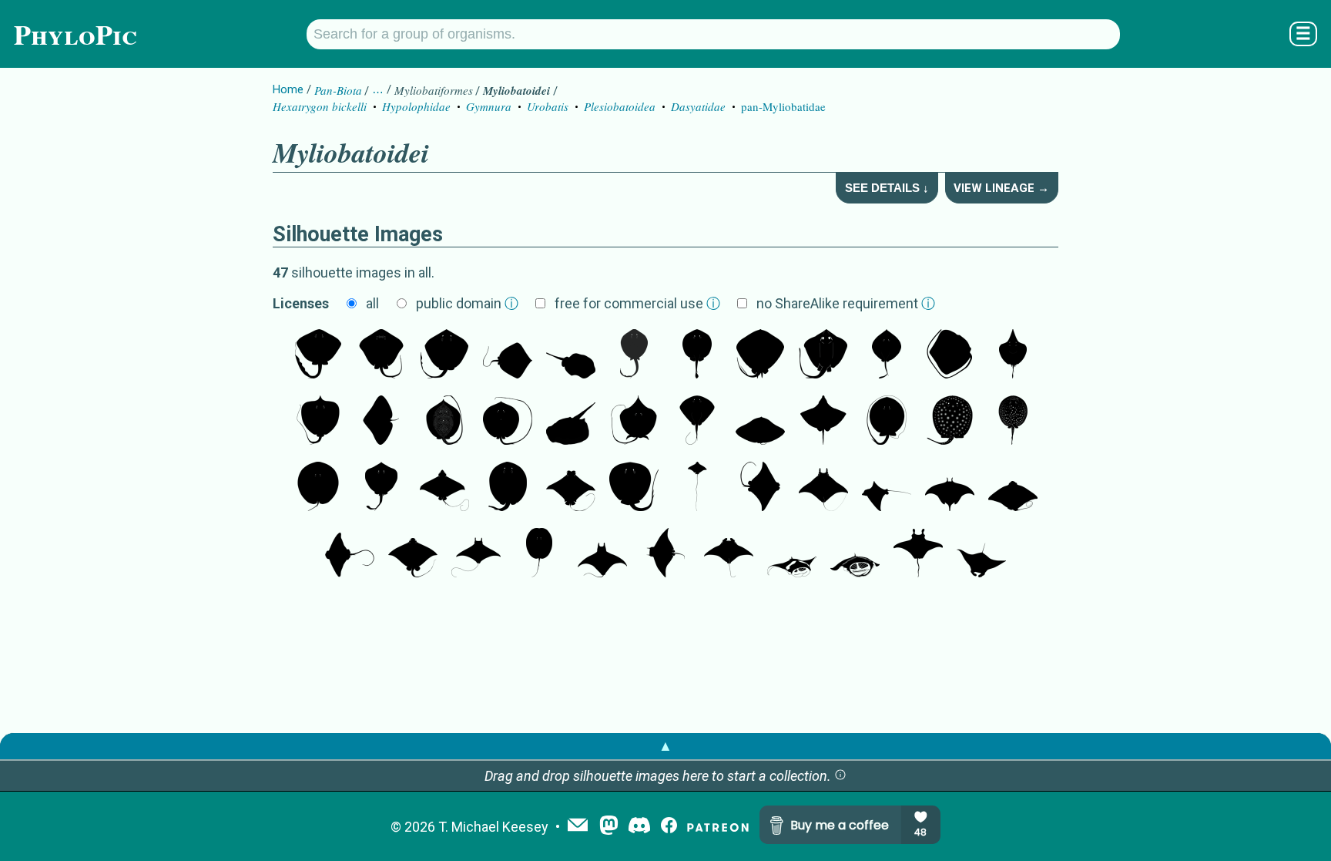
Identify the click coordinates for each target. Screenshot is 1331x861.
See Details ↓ (887, 187)
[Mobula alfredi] (728, 554)
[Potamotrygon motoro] (949, 421)
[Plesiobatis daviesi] (886, 355)
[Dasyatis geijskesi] (634, 421)
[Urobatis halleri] (570, 355)
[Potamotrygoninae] (507, 488)
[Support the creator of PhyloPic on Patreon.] (718, 827)
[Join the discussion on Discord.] (639, 826)
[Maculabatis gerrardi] (949, 355)
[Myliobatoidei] (823, 355)
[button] (840, 776)
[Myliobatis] (413, 554)
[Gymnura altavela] (381, 421)
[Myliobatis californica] (349, 554)
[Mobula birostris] (918, 554)
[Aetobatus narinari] (697, 488)
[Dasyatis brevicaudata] (760, 355)
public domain (467, 303)
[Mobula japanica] (476, 554)
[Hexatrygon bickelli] (1013, 355)
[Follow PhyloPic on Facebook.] (669, 826)
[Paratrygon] (539, 554)
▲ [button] (665, 746)
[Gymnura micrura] (760, 421)
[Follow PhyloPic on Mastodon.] (609, 827)
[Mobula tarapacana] (602, 554)
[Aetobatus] (444, 488)
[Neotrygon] (381, 355)
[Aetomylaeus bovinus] (886, 488)
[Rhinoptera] (570, 488)
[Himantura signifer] (507, 421)
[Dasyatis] (444, 355)
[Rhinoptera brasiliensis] (760, 488)
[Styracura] (634, 488)
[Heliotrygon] (318, 488)
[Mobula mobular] (949, 488)
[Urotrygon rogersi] (381, 488)
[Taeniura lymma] (570, 421)
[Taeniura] (634, 355)
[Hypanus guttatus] (507, 355)
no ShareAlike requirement (845, 303)
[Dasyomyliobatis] (823, 421)
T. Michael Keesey (493, 827)
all (372, 303)
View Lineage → (1001, 188)
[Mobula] (823, 488)
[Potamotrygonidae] (1013, 421)
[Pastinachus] (318, 355)
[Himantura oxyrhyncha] (444, 421)
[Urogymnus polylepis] (318, 421)
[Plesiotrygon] (886, 421)
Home (288, 89)
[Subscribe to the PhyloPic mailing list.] (577, 826)
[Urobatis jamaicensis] (697, 355)
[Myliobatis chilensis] (1013, 488)
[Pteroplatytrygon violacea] (697, 421)
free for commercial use (637, 303)
